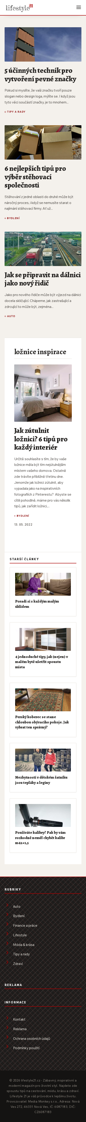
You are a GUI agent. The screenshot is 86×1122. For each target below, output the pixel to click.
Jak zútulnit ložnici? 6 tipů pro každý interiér (41, 438)
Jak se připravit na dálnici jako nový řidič (43, 279)
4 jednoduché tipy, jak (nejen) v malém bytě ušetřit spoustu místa (41, 662)
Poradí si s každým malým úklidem (37, 603)
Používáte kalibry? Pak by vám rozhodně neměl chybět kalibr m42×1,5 (40, 837)
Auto (11, 316)
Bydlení (13, 218)
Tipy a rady (16, 111)
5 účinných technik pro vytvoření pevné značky (40, 74)
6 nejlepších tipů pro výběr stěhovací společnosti (35, 176)
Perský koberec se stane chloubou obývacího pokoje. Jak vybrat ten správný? (42, 722)
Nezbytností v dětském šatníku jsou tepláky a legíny (41, 779)
